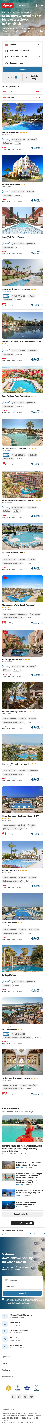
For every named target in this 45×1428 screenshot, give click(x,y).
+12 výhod (28, 618)
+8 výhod (18, 195)
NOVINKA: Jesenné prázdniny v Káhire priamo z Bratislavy (28, 1164)
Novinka (6, 139)
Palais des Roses (9, 923)
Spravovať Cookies (8, 1409)
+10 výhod (19, 247)
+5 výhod (19, 406)
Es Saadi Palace (9, 975)
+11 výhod (28, 1089)
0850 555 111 (15, 1322)
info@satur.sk (16, 1345)
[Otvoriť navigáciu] (42, 5)
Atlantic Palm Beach (11, 184)
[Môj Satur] (36, 5)
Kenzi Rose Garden (10, 132)
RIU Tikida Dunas (9, 1029)
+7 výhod (18, 300)
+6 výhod (16, 511)
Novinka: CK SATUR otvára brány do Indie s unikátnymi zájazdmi (29, 1192)
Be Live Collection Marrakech (15, 448)
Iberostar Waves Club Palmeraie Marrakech (21, 341)
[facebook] (13, 1396)
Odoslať (22, 1293)
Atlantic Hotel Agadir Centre (15, 711)
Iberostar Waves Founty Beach (16, 764)
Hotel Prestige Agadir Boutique (16, 289)
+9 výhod (18, 143)
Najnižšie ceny (34, 77)
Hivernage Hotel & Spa (12, 659)
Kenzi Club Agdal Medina (13, 237)
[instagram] (25, 1396)
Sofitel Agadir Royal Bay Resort (16, 1078)
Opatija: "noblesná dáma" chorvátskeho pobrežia (26, 1203)
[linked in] (19, 1396)
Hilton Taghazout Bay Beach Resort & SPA (20, 816)
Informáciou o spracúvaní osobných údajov (17, 1303)
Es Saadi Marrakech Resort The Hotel (18, 500)
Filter (13, 77)
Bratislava (33, 1234)
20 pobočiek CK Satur (19, 1315)
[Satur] (8, 5)
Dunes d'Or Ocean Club (12, 552)
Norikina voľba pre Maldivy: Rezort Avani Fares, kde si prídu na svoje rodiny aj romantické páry (22, 1148)
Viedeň (7, 1234)
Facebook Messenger (19, 1330)
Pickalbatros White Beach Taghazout (18, 605)
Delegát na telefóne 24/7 (13, 563)
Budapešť (19, 1234)
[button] (22, 45)
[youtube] (31, 1396)
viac (41, 31)
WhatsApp (14, 1338)
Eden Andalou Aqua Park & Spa (16, 396)
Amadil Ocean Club (10, 870)
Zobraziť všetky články (22, 1214)
